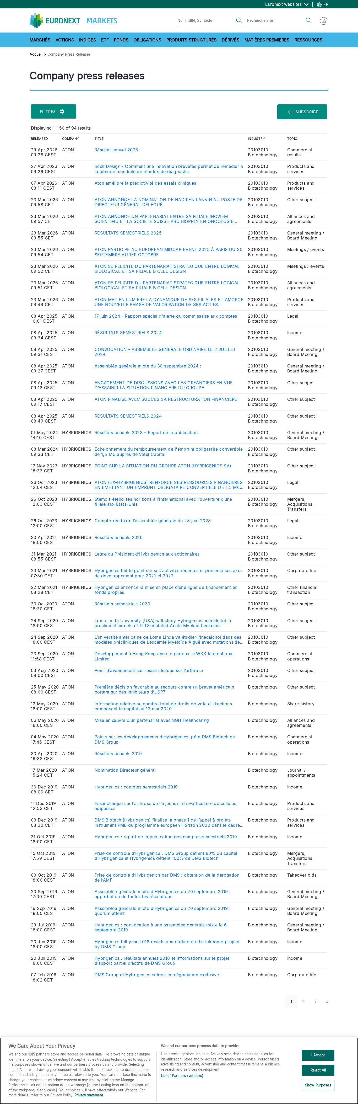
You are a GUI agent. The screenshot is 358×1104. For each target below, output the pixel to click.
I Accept (318, 1055)
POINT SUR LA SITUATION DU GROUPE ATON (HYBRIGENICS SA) (163, 465)
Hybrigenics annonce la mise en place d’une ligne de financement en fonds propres (166, 590)
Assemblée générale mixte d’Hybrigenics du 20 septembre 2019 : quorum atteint (163, 911)
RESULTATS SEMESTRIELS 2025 (128, 233)
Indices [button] (87, 39)
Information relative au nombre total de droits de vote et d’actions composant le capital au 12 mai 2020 (163, 706)
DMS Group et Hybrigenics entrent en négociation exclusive (157, 974)
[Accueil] (73, 20)
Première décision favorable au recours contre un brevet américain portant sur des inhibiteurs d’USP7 (164, 690)
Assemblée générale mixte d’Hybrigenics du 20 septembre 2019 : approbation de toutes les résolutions (163, 894)
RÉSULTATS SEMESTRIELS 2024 (128, 332)
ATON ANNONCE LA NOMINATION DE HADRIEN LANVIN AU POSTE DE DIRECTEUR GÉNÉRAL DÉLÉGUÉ (169, 202)
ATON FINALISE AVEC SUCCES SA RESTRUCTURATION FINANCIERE (166, 399)
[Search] (239, 20)
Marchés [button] (40, 39)
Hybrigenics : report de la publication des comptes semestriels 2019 (166, 836)
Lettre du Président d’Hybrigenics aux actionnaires (147, 554)
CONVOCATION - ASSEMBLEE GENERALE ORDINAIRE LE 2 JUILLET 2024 (165, 352)
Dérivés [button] (230, 39)
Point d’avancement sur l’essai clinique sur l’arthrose (149, 670)
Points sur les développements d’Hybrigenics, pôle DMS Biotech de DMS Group (165, 739)
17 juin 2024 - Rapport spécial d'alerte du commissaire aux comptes (166, 316)
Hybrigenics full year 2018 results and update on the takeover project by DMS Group (167, 944)
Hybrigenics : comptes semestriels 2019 (136, 787)
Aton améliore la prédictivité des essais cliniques (145, 183)
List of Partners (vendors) (182, 1076)
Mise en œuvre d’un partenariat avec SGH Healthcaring (152, 720)
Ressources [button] (308, 39)
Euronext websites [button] (284, 4)
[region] (179, 1070)
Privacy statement (88, 1095)
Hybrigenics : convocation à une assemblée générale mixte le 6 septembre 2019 (161, 927)
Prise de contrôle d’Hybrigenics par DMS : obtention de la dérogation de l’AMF (167, 878)
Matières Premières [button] (267, 39)
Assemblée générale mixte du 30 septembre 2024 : (148, 366)
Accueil (36, 54)
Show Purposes (318, 1085)
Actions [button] (65, 39)
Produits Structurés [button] (191, 39)
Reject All (318, 1070)
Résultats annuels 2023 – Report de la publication (146, 432)
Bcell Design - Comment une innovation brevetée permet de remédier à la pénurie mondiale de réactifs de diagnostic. (169, 169)
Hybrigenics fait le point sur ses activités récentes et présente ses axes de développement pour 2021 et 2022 (169, 573)
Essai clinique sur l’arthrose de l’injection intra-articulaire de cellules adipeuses (165, 806)
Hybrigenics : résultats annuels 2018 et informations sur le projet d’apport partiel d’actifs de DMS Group (162, 961)
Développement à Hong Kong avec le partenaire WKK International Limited (164, 656)
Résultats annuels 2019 (118, 753)
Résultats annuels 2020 (119, 537)
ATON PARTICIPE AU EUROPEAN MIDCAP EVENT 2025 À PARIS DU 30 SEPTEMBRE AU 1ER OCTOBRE (169, 252)
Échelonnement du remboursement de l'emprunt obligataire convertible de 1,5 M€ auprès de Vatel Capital (169, 452)
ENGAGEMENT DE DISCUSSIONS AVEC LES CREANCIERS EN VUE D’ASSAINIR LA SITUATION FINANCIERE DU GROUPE (164, 385)
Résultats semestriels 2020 (122, 603)
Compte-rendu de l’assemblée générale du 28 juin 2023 (153, 520)
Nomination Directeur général (125, 770)
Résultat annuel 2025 (116, 149)
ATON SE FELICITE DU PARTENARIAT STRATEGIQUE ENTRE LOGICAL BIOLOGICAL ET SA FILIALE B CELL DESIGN (167, 269)
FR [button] (325, 4)
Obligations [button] (147, 39)
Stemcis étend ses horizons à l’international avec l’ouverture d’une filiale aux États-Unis (163, 502)
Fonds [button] (121, 39)
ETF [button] (105, 39)
